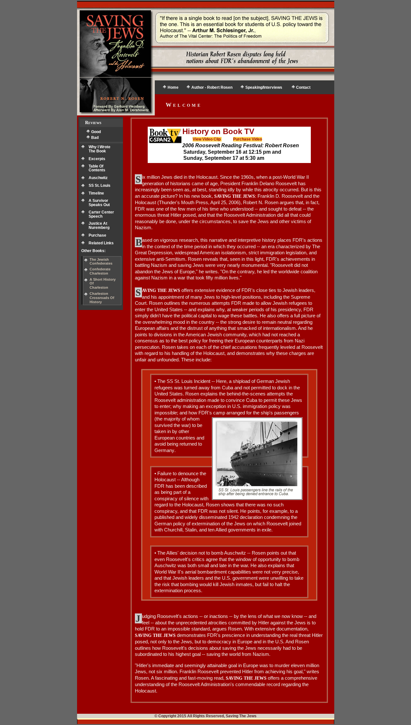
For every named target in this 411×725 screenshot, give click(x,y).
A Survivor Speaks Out (99, 202)
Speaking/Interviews (263, 87)
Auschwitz (98, 178)
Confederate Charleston (100, 271)
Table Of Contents (97, 168)
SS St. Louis (99, 185)
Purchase (97, 235)
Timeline (96, 193)
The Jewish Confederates (101, 261)
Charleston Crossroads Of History (102, 298)
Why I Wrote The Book (99, 149)
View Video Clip (207, 139)
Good (96, 132)
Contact (303, 87)
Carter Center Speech (101, 214)
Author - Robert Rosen (211, 87)
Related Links (101, 243)
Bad (95, 137)
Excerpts (97, 159)
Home (173, 87)
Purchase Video (247, 139)
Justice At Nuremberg (99, 225)
